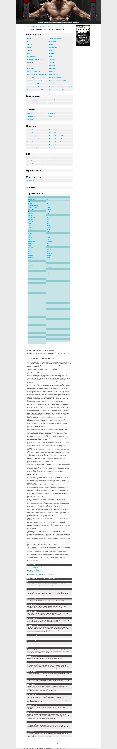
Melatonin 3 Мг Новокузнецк (35, 570)
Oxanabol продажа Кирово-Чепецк (62, 744)
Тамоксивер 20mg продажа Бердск (36, 569)
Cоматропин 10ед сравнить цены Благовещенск (40, 574)
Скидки (65, 22)
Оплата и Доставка (57, 22)
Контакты (75, 22)
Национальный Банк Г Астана (35, 573)
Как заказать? (47, 22)
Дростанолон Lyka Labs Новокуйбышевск (40, 26)
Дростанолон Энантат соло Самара (34, 744)
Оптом (70, 22)
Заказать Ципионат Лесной (35, 567)
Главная (40, 22)
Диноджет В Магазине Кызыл (35, 571)
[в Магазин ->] (83, 25)
